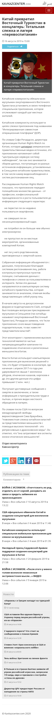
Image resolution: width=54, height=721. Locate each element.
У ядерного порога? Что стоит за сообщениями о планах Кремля (21, 634)
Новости (8, 594)
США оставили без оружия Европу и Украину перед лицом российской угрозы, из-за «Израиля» (27, 619)
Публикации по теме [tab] (16, 474)
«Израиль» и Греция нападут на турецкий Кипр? (27, 604)
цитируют (26, 146)
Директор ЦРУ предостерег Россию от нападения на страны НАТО (24, 692)
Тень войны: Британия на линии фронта (26, 660)
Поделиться (13, 46)
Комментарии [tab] (13, 479)
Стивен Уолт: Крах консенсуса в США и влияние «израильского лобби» (25, 648)
